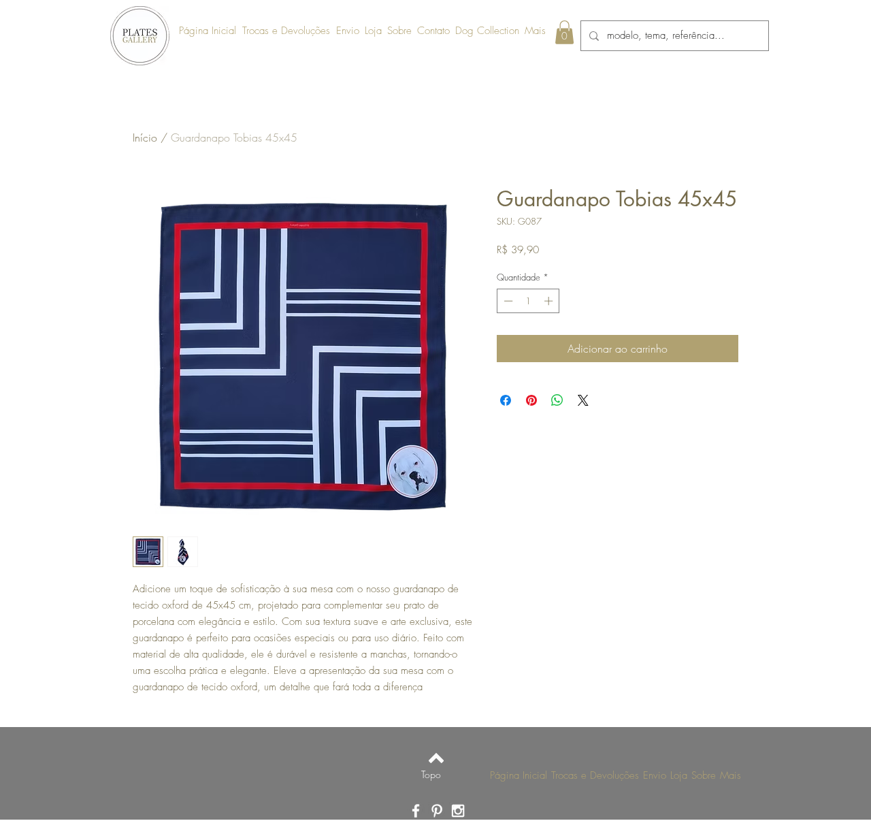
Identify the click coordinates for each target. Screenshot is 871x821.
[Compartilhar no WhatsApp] (557, 400)
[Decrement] (507, 300)
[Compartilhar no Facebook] (505, 400)
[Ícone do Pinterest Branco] (437, 811)
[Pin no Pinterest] (531, 400)
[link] (564, 32)
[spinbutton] (528, 300)
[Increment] (550, 300)
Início (145, 137)
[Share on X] (583, 400)
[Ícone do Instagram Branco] (458, 811)
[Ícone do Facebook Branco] (416, 811)
